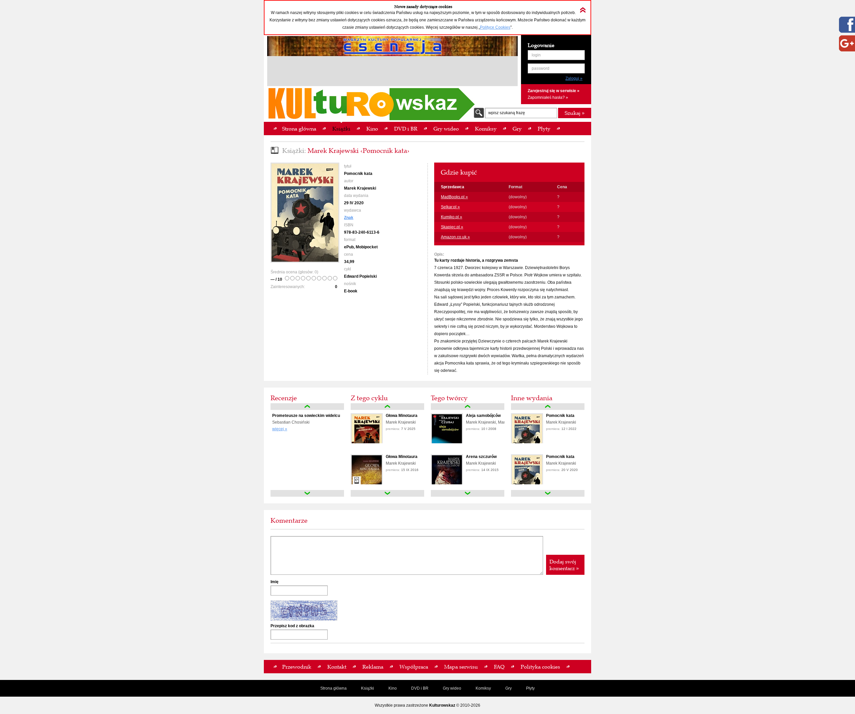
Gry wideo (452, 688)
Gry (508, 688)
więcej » (279, 429)
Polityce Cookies (495, 27)
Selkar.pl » (450, 207)
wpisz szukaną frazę (506, 112)
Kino (392, 688)
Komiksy (483, 688)
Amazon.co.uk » (455, 237)
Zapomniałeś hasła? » (548, 97)
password (540, 68)
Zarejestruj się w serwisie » (553, 90)
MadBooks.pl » (454, 197)
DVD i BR (420, 688)
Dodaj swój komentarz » (564, 564)
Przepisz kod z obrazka (292, 626)
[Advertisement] (392, 72)
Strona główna (333, 688)
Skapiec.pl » (452, 227)
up (307, 406)
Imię (275, 581)
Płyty (530, 688)
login (536, 55)
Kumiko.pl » (451, 217)
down (307, 493)
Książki (367, 688)
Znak (348, 217)
